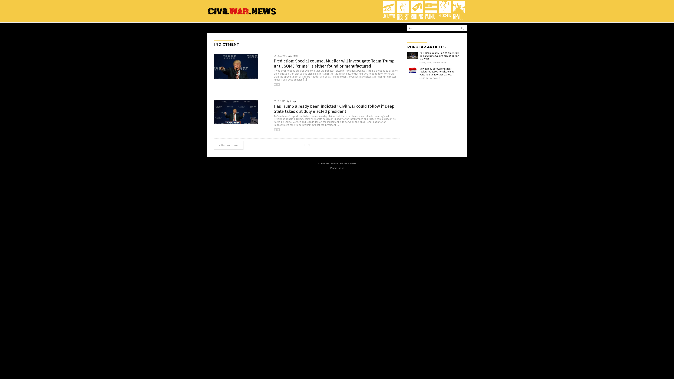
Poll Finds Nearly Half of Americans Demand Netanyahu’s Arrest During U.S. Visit (439, 56)
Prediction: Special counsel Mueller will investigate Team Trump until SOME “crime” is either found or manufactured (334, 64)
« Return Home (228, 145)
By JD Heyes (293, 56)
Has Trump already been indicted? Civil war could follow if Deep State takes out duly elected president (334, 109)
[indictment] (242, 15)
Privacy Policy (337, 168)
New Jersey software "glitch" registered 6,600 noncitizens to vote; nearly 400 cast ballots (436, 71)
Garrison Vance (439, 62)
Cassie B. (436, 78)
